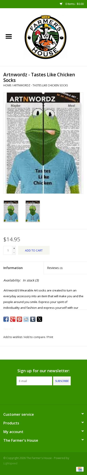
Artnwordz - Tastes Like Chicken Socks (40, 85)
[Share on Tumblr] (32, 319)
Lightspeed (10, 463)
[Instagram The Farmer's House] (51, 394)
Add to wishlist (13, 337)
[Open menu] (8, 36)
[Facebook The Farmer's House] (35, 394)
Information (13, 268)
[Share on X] (39, 319)
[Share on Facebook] (6, 319)
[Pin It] (19, 319)
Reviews (54, 268)
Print (50, 337)
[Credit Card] (79, 469)
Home (7, 85)
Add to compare (35, 337)
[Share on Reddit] (26, 319)
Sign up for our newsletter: (43, 370)
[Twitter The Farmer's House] (43, 394)
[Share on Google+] (12, 319)
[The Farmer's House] (52, 37)
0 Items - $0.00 (74, 4)
